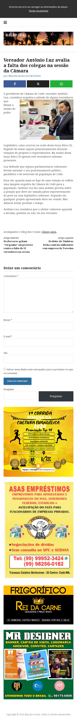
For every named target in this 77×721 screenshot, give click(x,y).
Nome (8, 320)
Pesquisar (9, 389)
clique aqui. (49, 231)
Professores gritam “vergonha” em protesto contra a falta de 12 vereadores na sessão (18, 245)
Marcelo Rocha (16, 76)
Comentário (11, 276)
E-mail (8, 336)
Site (6, 353)
